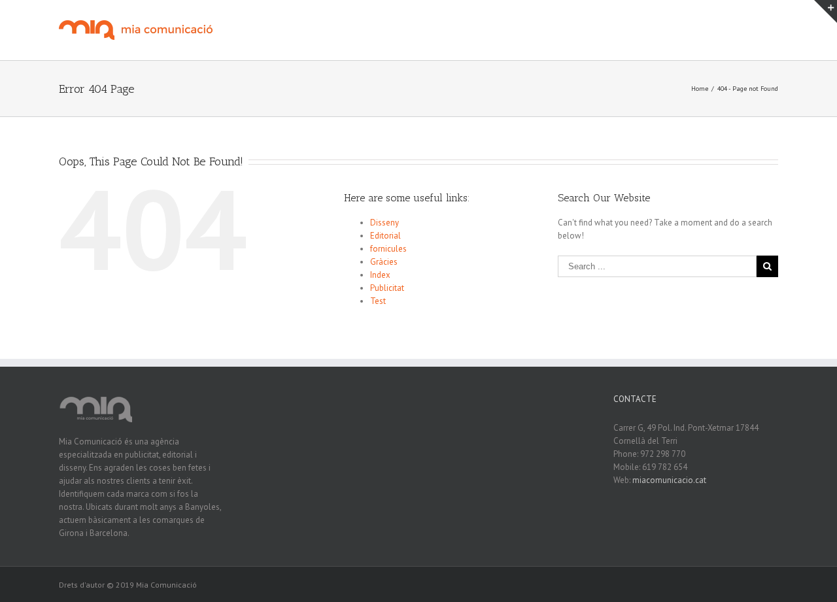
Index (380, 274)
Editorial (385, 235)
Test (378, 301)
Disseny (384, 222)
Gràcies (384, 261)
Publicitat (387, 287)
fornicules (388, 248)
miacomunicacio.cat (669, 480)
